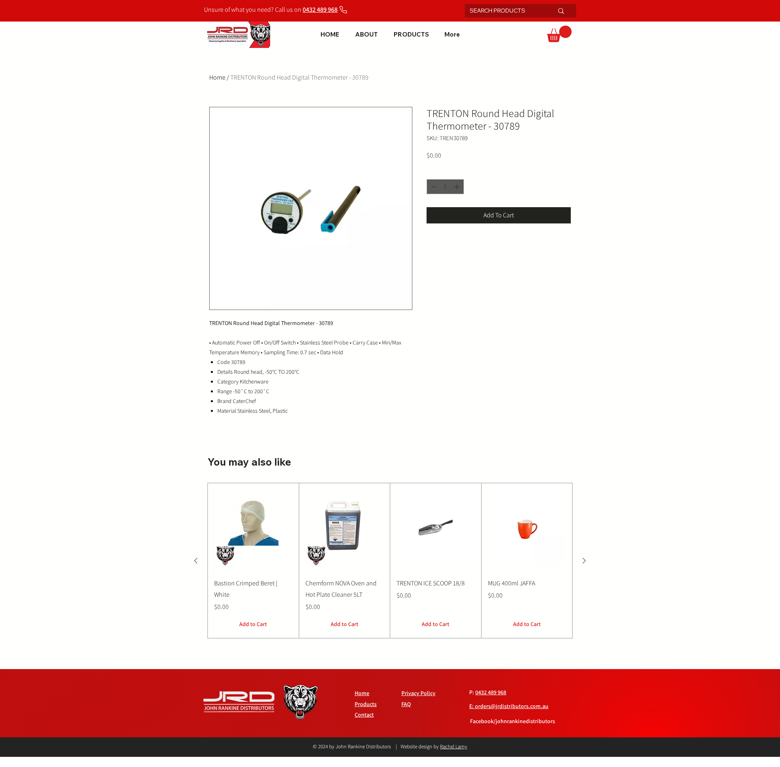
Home (217, 77)
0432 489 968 (490, 692)
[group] (390, 561)
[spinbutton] (445, 187)
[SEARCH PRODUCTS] (561, 10)
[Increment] (458, 187)
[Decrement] (433, 187)
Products (366, 704)
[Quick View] (253, 527)
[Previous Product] (196, 561)
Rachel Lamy (453, 746)
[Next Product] (584, 561)
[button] (559, 34)
